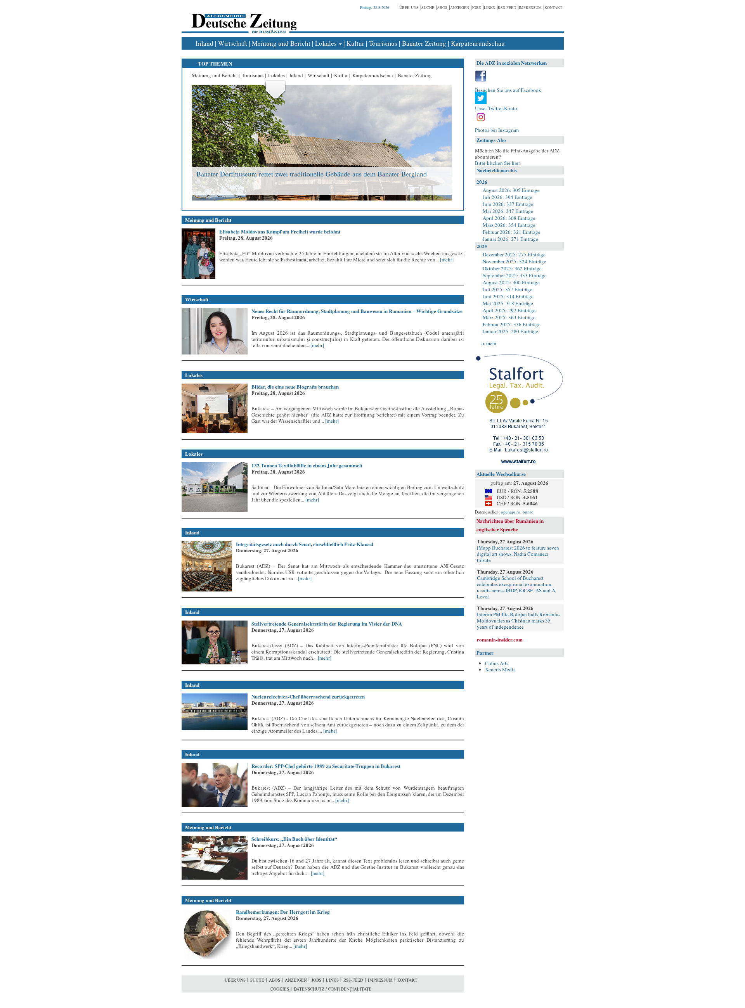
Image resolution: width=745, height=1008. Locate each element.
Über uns (409, 7)
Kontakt (553, 7)
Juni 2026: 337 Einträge (508, 204)
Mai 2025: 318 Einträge (508, 303)
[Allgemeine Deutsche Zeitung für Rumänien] (242, 18)
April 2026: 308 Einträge (509, 218)
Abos (442, 7)
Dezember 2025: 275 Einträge (514, 254)
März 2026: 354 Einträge (509, 225)
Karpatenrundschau (478, 43)
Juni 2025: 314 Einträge (508, 296)
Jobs (476, 7)
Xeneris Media (500, 669)
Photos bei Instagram (497, 129)
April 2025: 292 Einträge (509, 310)
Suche (427, 7)
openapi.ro (510, 512)
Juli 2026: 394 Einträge (507, 197)
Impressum (530, 7)
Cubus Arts (496, 663)
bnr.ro (528, 512)
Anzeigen (459, 7)
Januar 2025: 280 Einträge (510, 331)
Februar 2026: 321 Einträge (512, 232)
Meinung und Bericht (281, 43)
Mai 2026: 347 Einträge (508, 211)
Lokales (326, 43)
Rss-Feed (507, 7)
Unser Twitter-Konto (496, 108)
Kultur (355, 43)
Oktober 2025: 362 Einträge (512, 268)
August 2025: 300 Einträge (511, 282)
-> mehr (489, 343)
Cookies (279, 989)
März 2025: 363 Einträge (509, 317)
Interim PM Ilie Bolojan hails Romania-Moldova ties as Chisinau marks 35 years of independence (518, 620)
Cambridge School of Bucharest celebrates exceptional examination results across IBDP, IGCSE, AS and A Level (516, 587)
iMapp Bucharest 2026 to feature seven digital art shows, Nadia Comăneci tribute (518, 554)
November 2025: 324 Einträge (514, 261)
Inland (204, 43)
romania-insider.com (500, 639)
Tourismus (383, 43)
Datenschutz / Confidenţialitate (333, 989)
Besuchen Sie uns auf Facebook (508, 89)
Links (489, 7)
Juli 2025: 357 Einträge (507, 289)
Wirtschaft (232, 43)
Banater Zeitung (424, 43)
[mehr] (446, 259)
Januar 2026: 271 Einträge (510, 239)
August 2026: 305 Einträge (511, 190)
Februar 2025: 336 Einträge (512, 324)
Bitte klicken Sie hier (497, 162)
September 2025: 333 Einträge (515, 275)
